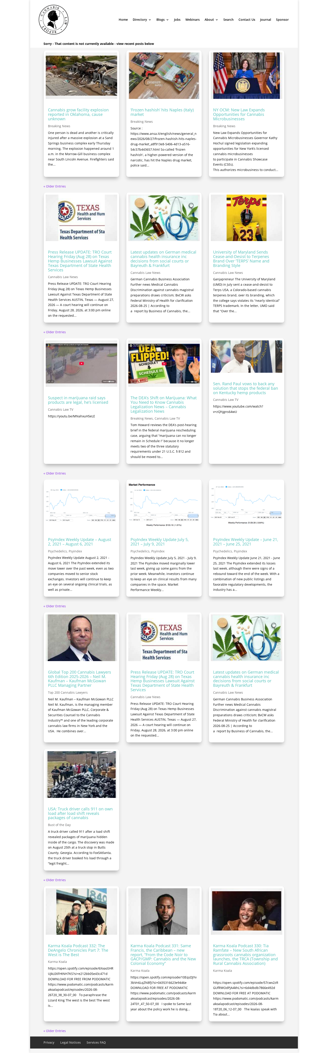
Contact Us (247, 19)
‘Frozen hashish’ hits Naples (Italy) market (162, 112)
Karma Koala (57, 961)
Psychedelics (57, 551)
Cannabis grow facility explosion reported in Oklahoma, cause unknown (78, 114)
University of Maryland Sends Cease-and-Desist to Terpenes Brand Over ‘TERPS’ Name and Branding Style (241, 258)
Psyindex (75, 551)
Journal (265, 19)
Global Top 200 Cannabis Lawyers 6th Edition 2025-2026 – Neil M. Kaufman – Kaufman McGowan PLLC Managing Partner (79, 678)
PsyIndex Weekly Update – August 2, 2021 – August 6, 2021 (79, 542)
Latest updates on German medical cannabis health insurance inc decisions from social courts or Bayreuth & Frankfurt (163, 258)
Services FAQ (96, 1042)
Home (123, 19)
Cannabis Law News (63, 277)
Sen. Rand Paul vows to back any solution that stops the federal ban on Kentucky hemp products (245, 388)
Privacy (49, 1042)
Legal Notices (70, 1042)
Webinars (192, 19)
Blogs (160, 19)
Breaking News (59, 126)
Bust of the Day (59, 825)
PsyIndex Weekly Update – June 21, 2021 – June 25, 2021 (245, 542)
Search (228, 19)
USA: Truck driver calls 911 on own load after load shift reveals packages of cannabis (80, 813)
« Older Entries (55, 186)
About (209, 19)
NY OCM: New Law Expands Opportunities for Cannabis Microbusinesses (239, 114)
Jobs (177, 19)
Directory (140, 19)
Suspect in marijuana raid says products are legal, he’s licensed (78, 400)
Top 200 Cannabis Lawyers (68, 692)
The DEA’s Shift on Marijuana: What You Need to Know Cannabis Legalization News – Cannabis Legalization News (164, 404)
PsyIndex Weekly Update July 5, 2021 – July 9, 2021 (160, 542)
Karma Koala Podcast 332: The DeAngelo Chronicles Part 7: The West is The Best (78, 950)
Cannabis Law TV (60, 409)
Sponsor (282, 19)
